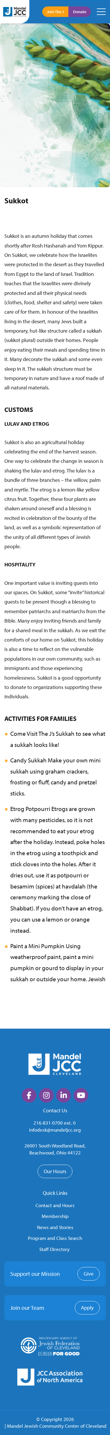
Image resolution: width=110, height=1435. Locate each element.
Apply (87, 1307)
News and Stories (55, 1227)
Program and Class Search (55, 1238)
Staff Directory (54, 1249)
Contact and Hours (55, 1205)
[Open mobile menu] (101, 12)
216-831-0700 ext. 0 (54, 1123)
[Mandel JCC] (14, 11)
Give (89, 1273)
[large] (29, 1095)
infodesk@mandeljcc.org (55, 1130)
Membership (55, 1216)
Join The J (55, 11)
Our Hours (55, 1171)
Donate (79, 11)
